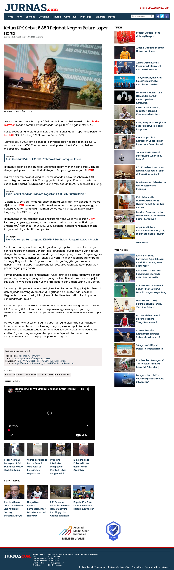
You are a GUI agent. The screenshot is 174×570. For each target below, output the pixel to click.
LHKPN (89, 170)
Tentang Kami (100, 567)
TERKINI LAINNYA (141, 242)
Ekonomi (30, 16)
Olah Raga (85, 16)
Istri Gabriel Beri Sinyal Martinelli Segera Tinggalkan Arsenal (148, 319)
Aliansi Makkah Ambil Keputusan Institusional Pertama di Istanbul (148, 66)
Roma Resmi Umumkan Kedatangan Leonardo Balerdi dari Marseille (148, 274)
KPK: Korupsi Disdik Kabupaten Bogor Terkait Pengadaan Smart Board (149, 141)
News (19, 16)
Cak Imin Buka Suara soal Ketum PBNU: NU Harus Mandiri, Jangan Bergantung (151, 289)
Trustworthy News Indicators (157, 567)
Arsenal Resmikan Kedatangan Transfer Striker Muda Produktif (148, 334)
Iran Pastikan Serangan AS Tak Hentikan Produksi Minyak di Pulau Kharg (150, 364)
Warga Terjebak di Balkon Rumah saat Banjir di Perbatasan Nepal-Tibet (37, 466)
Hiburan (56, 16)
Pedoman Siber (123, 567)
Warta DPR (10, 374)
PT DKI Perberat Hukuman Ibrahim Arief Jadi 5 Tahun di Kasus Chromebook (150, 171)
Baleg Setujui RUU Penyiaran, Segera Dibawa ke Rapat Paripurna (151, 126)
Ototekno (44, 16)
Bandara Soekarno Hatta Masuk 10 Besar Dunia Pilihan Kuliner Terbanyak (151, 216)
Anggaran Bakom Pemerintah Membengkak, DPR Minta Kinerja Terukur (150, 230)
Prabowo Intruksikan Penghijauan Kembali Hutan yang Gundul (58, 466)
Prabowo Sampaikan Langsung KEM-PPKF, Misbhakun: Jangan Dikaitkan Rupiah (52, 239)
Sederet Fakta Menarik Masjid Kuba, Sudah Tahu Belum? (149, 156)
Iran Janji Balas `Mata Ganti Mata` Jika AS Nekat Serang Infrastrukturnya (14, 509)
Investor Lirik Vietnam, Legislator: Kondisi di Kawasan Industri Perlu (148, 111)
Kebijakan (112, 567)
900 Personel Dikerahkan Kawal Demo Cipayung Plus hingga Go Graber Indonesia (59, 509)
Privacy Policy (137, 567)
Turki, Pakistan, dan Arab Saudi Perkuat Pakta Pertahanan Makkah (149, 81)
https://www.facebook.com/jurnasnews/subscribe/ (42, 361)
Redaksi (82, 567)
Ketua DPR (31, 374)
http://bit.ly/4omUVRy (29, 356)
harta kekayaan (62, 374)
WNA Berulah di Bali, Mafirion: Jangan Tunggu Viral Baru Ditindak (149, 304)
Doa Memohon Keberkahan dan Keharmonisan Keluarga (151, 186)
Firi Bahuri (42, 374)
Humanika (100, 16)
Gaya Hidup (70, 16)
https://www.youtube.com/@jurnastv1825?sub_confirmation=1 (44, 363)
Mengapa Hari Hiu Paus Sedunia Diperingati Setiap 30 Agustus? (150, 379)
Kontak (90, 567)
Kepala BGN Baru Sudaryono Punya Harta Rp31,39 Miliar (83, 505)
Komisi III (9, 135)
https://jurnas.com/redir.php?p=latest (32, 358)
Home (10, 16)
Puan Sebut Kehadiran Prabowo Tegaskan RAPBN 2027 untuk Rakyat (46, 194)
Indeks (111, 16)
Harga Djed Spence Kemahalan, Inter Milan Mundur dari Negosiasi (36, 509)
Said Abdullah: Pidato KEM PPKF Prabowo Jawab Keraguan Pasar (43, 159)
